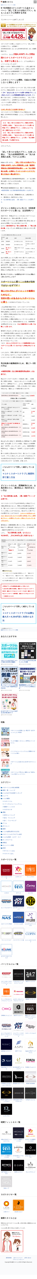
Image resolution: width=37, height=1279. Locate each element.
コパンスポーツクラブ (30, 940)
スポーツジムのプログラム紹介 (12, 834)
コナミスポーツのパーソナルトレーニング (6, 983)
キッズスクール (7, 840)
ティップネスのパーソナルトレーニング (6, 999)
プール (5, 823)
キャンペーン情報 (8, 845)
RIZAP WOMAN (30, 1083)
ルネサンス (18, 876)
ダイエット (6, 826)
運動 (4, 812)
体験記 (5, 842)
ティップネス (30, 876)
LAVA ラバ (6, 1211)
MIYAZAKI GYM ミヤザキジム (18, 1100)
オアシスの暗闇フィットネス (6, 1156)
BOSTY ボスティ (18, 1015)
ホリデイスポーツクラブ (6, 957)
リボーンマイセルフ (30, 1033)
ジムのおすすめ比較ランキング (12, 793)
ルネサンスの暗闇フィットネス (30, 1140)
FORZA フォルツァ (30, 1067)
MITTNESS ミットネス (6, 1172)
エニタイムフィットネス (30, 924)
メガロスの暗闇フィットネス (18, 1140)
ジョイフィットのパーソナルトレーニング (18, 1034)
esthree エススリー (6, 1051)
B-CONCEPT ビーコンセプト (18, 1067)
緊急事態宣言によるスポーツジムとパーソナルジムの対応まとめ (27, 686)
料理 (4, 848)
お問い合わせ (27, 1257)
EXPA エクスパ (18, 1172)
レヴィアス (6, 1116)
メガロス (6, 893)
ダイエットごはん (9, 851)
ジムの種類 (6, 798)
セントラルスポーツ (6, 907)
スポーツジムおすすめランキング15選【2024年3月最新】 (9, 661)
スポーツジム (8, 801)
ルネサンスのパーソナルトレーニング (18, 999)
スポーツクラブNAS (6, 924)
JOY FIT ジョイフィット (18, 908)
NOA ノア (6, 1188)
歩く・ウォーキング (10, 820)
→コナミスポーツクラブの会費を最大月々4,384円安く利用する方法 (18, 617)
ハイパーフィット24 (18, 940)
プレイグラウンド (30, 1172)
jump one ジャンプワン (30, 1156)
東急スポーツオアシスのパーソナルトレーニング (30, 1017)
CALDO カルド (18, 1211)
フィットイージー (6, 940)
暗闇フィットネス (9, 807)
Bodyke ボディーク (18, 1083)
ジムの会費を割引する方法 (11, 831)
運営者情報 (9, 1257)
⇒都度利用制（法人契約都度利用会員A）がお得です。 (18, 190)
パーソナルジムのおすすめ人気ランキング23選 (27, 661)
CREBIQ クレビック (6, 1015)
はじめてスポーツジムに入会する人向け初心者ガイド (9, 711)
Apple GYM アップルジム (30, 1051)
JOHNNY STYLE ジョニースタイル (6, 1084)
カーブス (30, 893)
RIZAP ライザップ (30, 999)
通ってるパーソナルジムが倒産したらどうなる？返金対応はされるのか (9, 686)
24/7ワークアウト (30, 981)
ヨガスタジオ (8, 809)
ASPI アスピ (18, 1051)
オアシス (18, 893)
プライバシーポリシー (18, 1259)
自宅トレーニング (9, 815)
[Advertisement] (18, 1277)
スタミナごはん (9, 853)
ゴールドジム (30, 907)
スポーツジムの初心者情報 (11, 787)
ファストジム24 (18, 924)
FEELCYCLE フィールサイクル (6, 1140)
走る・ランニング (9, 818)
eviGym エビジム (30, 1099)
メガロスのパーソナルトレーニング (18, 982)
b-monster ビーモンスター (18, 1156)
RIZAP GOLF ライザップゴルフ (6, 1100)
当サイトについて (18, 1257)
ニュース (5, 796)
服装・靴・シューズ (9, 790)
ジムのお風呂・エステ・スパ (12, 837)
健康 (4, 829)
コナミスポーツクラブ (6, 877)
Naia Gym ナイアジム (6, 1067)
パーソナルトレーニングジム (13, 804)
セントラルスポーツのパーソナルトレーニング (6, 1034)
